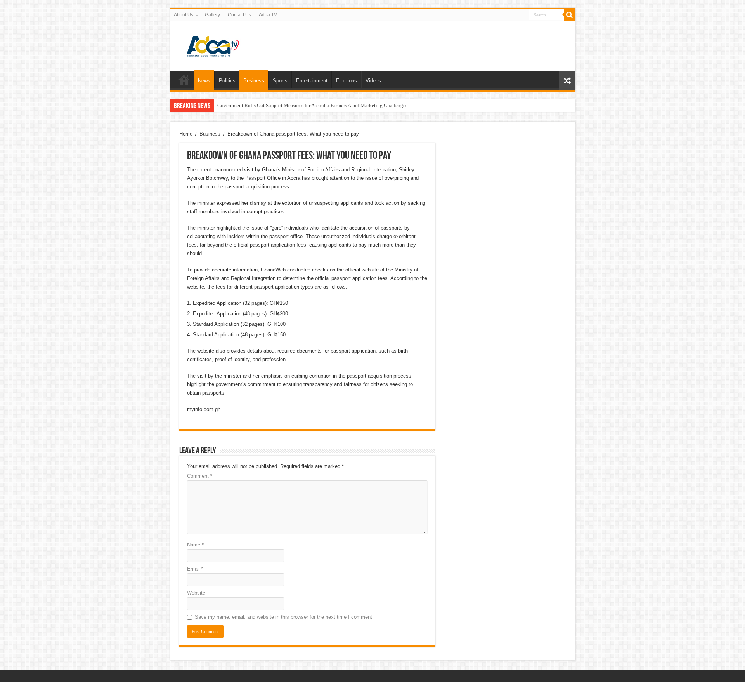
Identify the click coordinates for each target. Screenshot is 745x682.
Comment (199, 476)
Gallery (212, 14)
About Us (183, 14)
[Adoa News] (212, 44)
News (204, 81)
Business (253, 81)
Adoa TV (268, 14)
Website (196, 593)
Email (195, 569)
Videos (373, 81)
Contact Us (239, 14)
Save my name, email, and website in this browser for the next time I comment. (284, 617)
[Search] (569, 15)
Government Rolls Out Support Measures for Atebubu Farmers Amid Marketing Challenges (312, 105)
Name (195, 545)
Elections (346, 81)
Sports (280, 81)
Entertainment (311, 81)
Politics (227, 81)
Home (184, 79)
